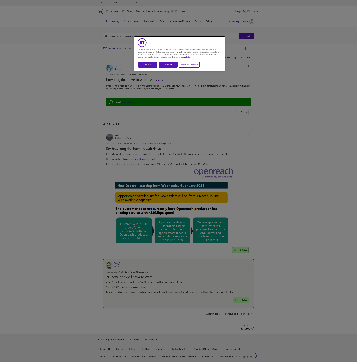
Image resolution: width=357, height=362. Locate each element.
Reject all (168, 64)
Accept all (148, 64)
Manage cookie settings (189, 64)
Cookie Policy (185, 57)
